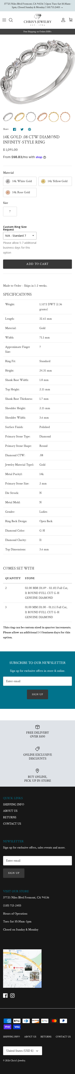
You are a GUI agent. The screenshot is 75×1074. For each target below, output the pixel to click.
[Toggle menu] (4, 20)
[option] (37, 72)
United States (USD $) (19, 1051)
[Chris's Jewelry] (37, 20)
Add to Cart (37, 264)
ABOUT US (10, 811)
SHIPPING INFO (13, 805)
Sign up (37, 694)
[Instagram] (12, 995)
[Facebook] (5, 995)
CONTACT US (12, 824)
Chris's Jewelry (18, 1060)
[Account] (62, 20)
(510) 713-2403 (12, 906)
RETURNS (9, 817)
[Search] (12, 20)
